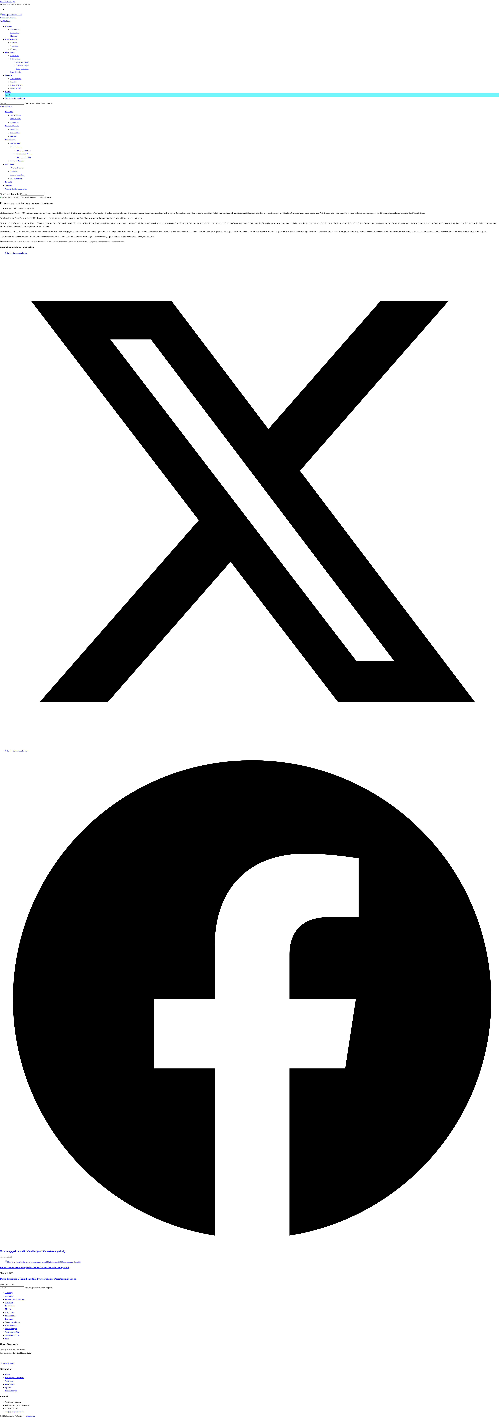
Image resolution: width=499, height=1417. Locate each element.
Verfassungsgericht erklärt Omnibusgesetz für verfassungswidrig (32, 1251)
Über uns (9, 112)
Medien (8, 1309)
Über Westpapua (12, 126)
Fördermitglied (16, 178)
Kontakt (8, 182)
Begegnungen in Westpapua (15, 1299)
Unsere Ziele (15, 119)
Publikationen (16, 147)
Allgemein (9, 1296)
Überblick (14, 129)
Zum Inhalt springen (7, 2)
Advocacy (8, 1293)
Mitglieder (14, 122)
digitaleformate (30, 1416)
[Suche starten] (46, 194)
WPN (7, 1339)
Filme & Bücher (16, 161)
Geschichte (14, 133)
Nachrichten (15, 143)
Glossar (13, 136)
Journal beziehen (17, 175)
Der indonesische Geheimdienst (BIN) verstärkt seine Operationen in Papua (38, 1278)
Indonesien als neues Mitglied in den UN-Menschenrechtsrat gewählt (34, 1267)
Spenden (13, 171)
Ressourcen (9, 1319)
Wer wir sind (15, 115)
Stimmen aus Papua (23, 154)
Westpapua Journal (23, 150)
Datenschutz (14, 1358)
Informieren (10, 140)
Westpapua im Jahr (23, 157)
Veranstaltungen (16, 168)
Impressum (4, 1358)
